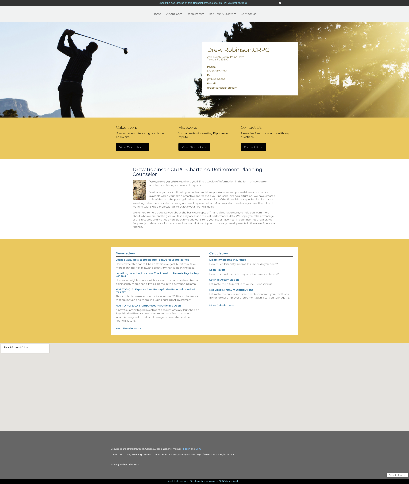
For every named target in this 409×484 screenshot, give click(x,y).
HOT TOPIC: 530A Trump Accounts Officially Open (148, 305)
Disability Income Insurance (227, 259)
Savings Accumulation (224, 279)
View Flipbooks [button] (192, 147)
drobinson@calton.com (222, 87)
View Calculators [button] (131, 147)
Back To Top (395, 475)
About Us (173, 14)
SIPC (198, 448)
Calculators (218, 253)
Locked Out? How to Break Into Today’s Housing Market (152, 259)
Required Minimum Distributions (231, 289)
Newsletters (125, 253)
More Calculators (221, 305)
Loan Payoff (217, 269)
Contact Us (248, 14)
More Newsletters (128, 328)
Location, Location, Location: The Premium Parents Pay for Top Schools (157, 274)
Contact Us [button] (252, 147)
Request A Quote (221, 14)
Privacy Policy (119, 464)
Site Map (134, 464)
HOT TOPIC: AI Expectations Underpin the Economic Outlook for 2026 (156, 291)
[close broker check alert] (280, 3)
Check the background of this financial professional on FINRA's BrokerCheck (203, 2)
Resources (194, 14)
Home (157, 14)
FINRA (186, 448)
